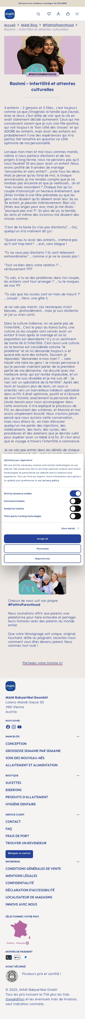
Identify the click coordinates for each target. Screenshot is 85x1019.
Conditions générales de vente (33, 869)
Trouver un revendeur (26, 843)
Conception (16, 744)
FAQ (9, 829)
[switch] (75, 501)
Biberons (14, 790)
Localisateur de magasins (29, 897)
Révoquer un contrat (19, 853)
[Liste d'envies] (49, 14)
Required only (42, 558)
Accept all (42, 538)
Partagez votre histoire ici (42, 663)
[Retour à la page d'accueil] (10, 14)
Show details (68, 528)
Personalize (43, 548)
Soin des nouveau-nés (25, 758)
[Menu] (77, 14)
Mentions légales (21, 876)
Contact (13, 822)
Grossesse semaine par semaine (33, 751)
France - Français (16, 943)
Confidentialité (20, 883)
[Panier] (68, 14)
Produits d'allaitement (27, 797)
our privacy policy (48, 480)
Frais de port (17, 836)
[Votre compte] (58, 14)
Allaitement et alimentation (32, 765)
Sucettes (13, 783)
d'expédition (15, 999)
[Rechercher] (38, 14)
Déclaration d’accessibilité (30, 890)
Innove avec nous (21, 904)
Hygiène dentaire (21, 804)
